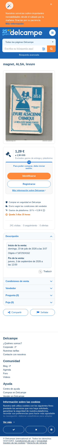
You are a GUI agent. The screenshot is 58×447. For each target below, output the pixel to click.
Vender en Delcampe (13, 396)
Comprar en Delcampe (14, 392)
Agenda (7, 369)
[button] (43, 48)
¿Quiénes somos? (12, 343)
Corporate (8, 347)
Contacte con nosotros (14, 354)
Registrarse (29, 184)
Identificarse (29, 176)
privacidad (42, 440)
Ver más (7, 422)
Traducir (47, 271)
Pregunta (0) (12, 295)
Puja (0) (10, 302)
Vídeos (6, 377)
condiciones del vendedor (35, 206)
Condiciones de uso (25, 440)
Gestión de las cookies (14, 443)
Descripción (12, 236)
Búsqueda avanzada (29, 55)
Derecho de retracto (37, 443)
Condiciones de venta (17, 281)
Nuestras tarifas (11, 350)
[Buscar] (51, 48)
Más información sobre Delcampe (28, 190)
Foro (5, 373)
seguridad (24, 202)
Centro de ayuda (11, 388)
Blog (5, 366)
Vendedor (11, 288)
